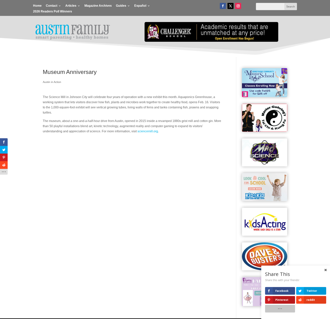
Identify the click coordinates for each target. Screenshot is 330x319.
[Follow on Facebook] (223, 6)
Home (37, 5)
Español (140, 5)
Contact (51, 5)
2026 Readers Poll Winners (52, 11)
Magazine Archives (98, 5)
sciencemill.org (148, 131)
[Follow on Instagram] (238, 6)
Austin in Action (52, 81)
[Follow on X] (230, 6)
